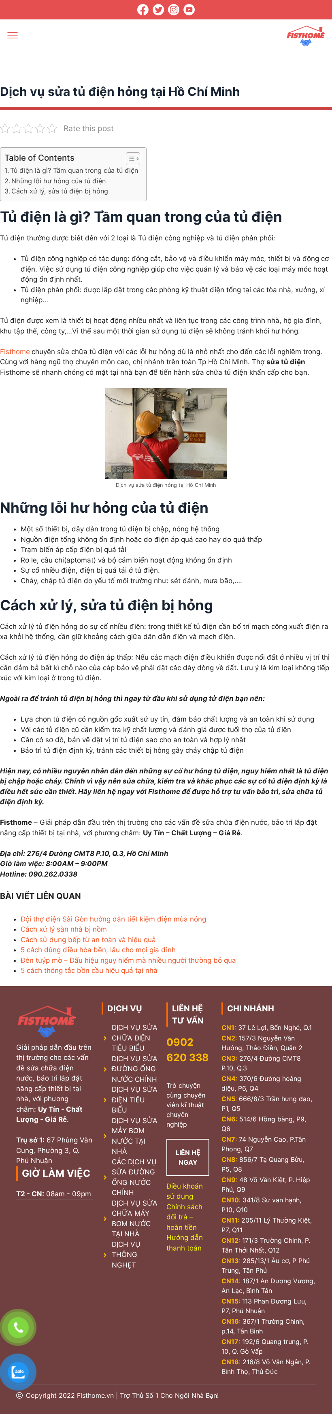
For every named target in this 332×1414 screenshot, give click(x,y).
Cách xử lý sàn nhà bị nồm (64, 929)
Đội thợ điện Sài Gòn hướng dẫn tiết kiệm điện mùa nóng (113, 919)
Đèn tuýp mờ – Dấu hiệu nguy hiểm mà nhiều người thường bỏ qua (128, 960)
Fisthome (15, 352)
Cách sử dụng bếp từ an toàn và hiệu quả (88, 940)
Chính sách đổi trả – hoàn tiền (184, 1217)
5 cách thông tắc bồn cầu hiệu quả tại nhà (89, 970)
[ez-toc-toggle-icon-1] (129, 159)
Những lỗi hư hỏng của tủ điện (58, 181)
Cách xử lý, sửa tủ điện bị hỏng (59, 191)
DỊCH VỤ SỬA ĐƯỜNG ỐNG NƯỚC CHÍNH (134, 1069)
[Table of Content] (133, 158)
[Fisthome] (306, 36)
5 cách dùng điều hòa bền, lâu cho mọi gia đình (98, 950)
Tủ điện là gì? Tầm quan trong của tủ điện (74, 170)
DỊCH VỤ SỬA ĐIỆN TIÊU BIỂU (134, 1099)
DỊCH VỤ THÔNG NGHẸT (126, 1254)
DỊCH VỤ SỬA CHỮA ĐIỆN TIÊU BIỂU (134, 1037)
